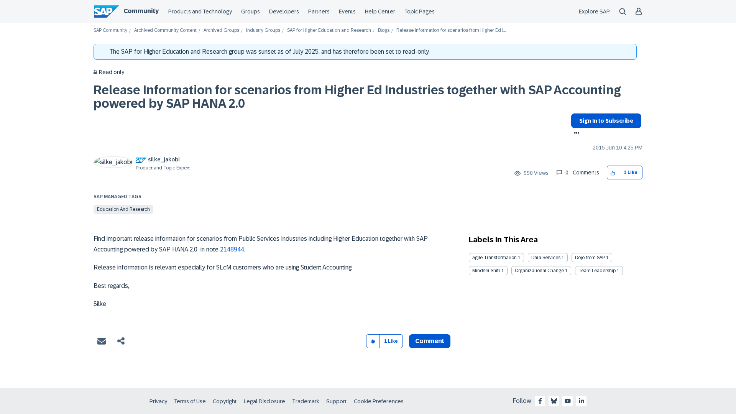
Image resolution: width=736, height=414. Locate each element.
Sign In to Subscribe (606, 121)
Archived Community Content (165, 30)
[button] (613, 172)
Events (347, 11)
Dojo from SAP (590, 257)
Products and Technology (200, 11)
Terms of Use (190, 401)
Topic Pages (419, 11)
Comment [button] (429, 341)
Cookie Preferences (379, 401)
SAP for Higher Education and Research (329, 30)
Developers (284, 11)
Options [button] (575, 134)
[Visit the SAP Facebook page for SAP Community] (540, 401)
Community (141, 11)
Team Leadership (597, 270)
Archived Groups (221, 30)
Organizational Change (539, 270)
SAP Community (110, 30)
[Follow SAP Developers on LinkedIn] (581, 401)
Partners (319, 11)
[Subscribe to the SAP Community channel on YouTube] (568, 401)
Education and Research (123, 209)
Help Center (380, 11)
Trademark (305, 401)
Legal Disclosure (264, 401)
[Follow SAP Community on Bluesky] (554, 401)
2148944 (232, 249)
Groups (250, 11)
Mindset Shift (486, 270)
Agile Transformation (494, 257)
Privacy (158, 401)
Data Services (545, 257)
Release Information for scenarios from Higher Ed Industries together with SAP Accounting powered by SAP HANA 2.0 (357, 96)
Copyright (225, 401)
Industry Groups (263, 30)
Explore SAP (594, 11)
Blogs (383, 30)
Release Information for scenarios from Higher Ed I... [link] (451, 30)
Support (336, 401)
